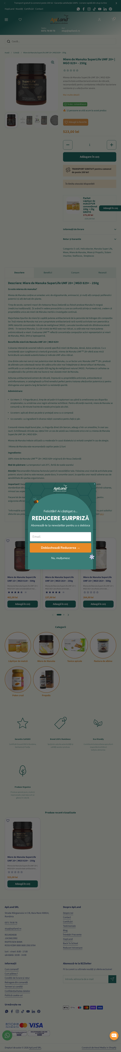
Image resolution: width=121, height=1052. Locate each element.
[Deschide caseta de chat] (114, 1035)
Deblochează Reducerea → (60, 548)
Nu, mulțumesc (60, 558)
